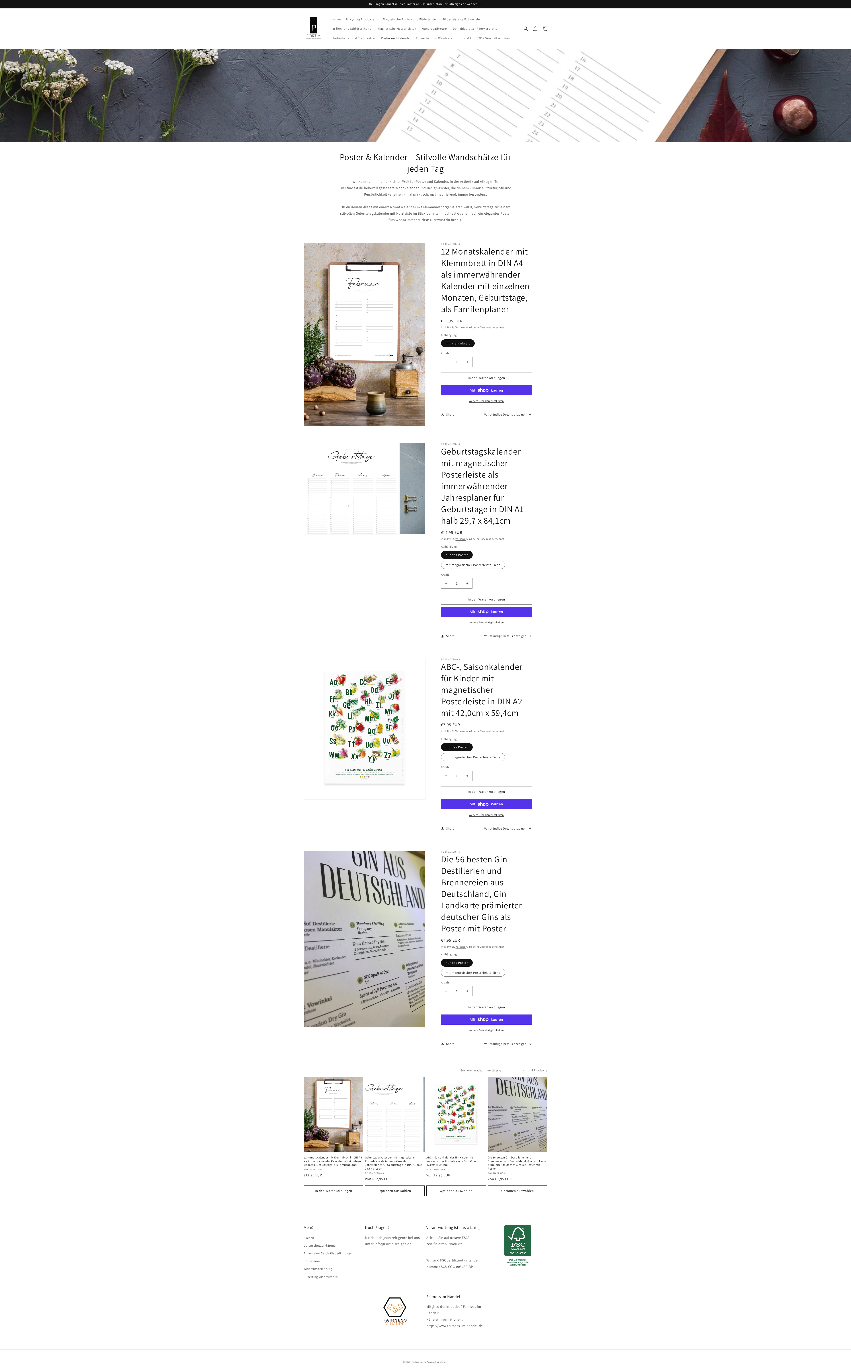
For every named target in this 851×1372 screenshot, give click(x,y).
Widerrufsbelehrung (318, 1269)
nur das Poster (457, 555)
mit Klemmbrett (458, 343)
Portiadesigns (419, 1361)
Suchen (309, 1238)
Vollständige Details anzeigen (505, 414)
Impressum (312, 1261)
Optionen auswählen (395, 1191)
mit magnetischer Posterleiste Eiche (473, 565)
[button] (362, 19)
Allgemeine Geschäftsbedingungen (329, 1253)
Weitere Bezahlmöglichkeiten (486, 400)
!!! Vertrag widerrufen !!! (321, 1277)
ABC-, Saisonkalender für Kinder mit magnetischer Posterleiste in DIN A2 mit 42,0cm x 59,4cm (452, 1161)
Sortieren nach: (471, 1070)
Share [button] (450, 414)
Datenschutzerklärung (320, 1246)
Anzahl (445, 353)
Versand (460, 327)
